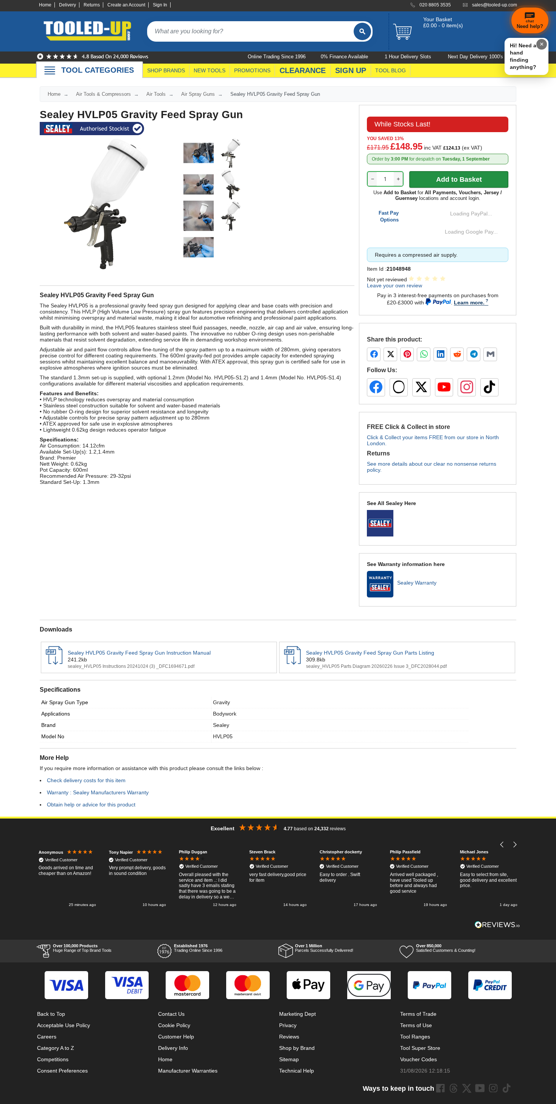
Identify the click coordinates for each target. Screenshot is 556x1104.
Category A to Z (55, 1048)
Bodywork (224, 714)
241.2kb (77, 659)
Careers (46, 1037)
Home (45, 5)
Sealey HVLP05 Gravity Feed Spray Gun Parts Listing (370, 653)
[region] (278, 879)
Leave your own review (394, 285)
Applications (55, 714)
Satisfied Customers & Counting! (445, 948)
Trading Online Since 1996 (198, 948)
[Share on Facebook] (374, 354)
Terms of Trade (418, 1014)
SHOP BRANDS (166, 70)
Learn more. (469, 302)
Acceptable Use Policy (63, 1025)
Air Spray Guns (198, 94)
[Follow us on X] (421, 387)
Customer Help (176, 1037)
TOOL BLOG (390, 70)
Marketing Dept (297, 1014)
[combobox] (250, 31)
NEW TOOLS (209, 70)
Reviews (289, 1037)
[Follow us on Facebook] (376, 387)
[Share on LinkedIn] (440, 354)
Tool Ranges (415, 1037)
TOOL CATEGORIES (97, 70)
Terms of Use (416, 1025)
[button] (502, 844)
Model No (52, 736)
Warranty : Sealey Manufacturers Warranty (98, 792)
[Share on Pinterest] (407, 354)
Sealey (221, 725)
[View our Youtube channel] (480, 1088)
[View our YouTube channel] (444, 387)
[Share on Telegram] (473, 354)
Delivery (67, 5)
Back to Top (51, 1014)
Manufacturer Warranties (187, 1071)
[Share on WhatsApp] (423, 354)
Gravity (221, 702)
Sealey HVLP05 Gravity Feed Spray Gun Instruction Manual (139, 653)
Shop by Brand (297, 1048)
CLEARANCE (303, 70)
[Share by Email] (490, 354)
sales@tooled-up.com (494, 5)
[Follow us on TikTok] (489, 387)
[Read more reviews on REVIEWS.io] (497, 924)
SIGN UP (350, 70)
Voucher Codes (418, 1059)
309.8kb (315, 659)
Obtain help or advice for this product (91, 804)
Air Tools (156, 94)
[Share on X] (390, 354)
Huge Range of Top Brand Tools (82, 948)
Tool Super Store (420, 1048)
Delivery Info (173, 1048)
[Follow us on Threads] (399, 387)
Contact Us (171, 1014)
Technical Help (296, 1071)
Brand (48, 725)
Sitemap (289, 1059)
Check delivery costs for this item (86, 780)
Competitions (52, 1059)
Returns (92, 5)
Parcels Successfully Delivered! (324, 948)
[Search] (362, 31)
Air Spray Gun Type (64, 702)
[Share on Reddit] (457, 354)
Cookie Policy (174, 1025)
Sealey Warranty (416, 583)
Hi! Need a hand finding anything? (523, 56)
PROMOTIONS (252, 70)
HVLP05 (223, 736)
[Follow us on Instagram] (467, 387)
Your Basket (437, 19)
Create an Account (126, 5)
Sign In (160, 5)
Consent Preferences (62, 1071)
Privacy (288, 1025)
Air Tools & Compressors (103, 94)
